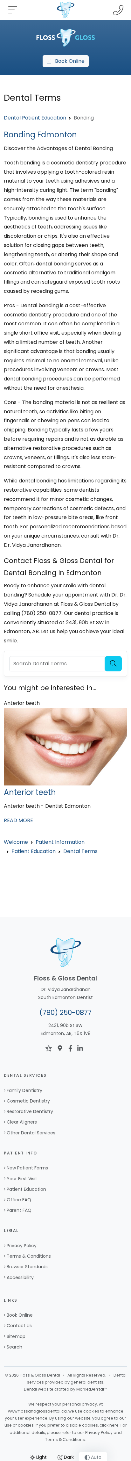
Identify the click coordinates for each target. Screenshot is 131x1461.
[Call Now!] (118, 10)
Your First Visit (22, 1178)
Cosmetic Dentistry (28, 1101)
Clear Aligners (22, 1122)
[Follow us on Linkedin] (80, 1048)
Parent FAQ (19, 1210)
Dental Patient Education (35, 117)
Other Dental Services (31, 1133)
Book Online (68, 61)
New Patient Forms (27, 1168)
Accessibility (20, 1277)
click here (109, 1425)
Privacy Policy (22, 1245)
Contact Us (19, 1325)
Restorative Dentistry (30, 1111)
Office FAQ (19, 1200)
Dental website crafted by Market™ (65, 1389)
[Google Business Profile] (60, 1048)
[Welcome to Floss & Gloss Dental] (65, 37)
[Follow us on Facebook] (70, 1048)
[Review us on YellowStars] (48, 1048)
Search (14, 1347)
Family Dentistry (24, 1090)
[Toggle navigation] (13, 10)
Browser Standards (27, 1266)
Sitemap (16, 1336)
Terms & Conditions (29, 1256)
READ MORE (18, 820)
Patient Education (26, 1189)
